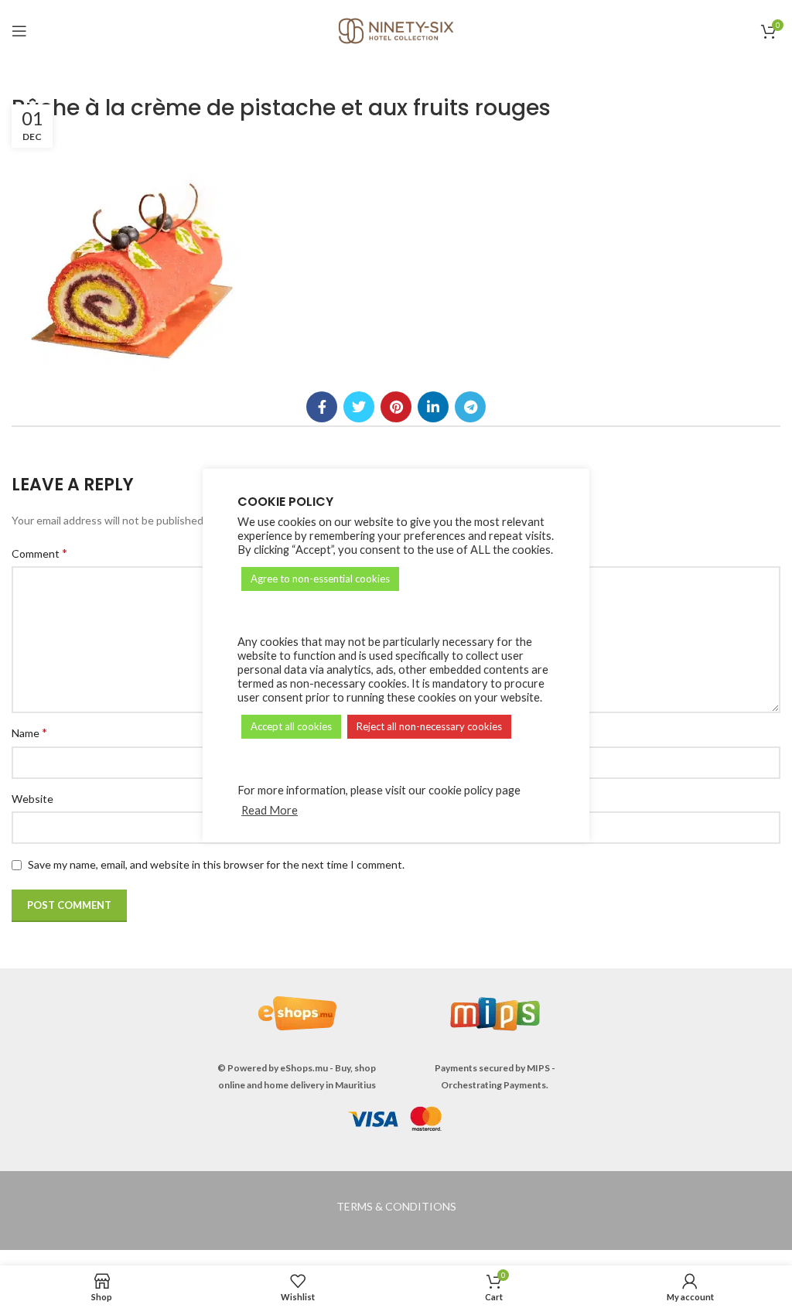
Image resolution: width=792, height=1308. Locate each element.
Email (420, 732)
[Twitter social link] (358, 406)
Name (29, 732)
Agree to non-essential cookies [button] (320, 578)
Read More (269, 810)
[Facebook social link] (321, 406)
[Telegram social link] (470, 406)
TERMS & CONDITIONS (396, 1206)
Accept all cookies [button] (291, 726)
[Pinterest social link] (396, 406)
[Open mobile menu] (19, 30)
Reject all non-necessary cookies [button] (429, 726)
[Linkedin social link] (433, 406)
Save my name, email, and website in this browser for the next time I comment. (216, 864)
